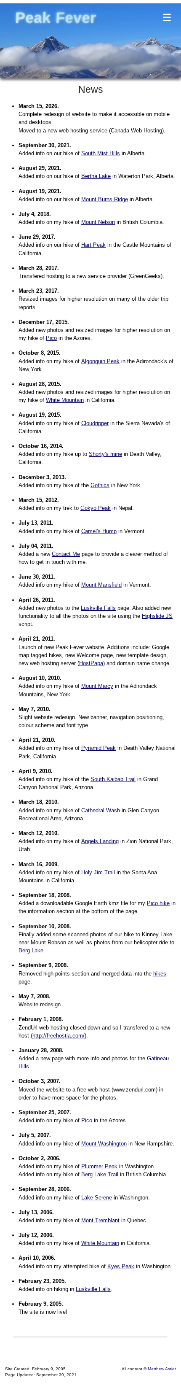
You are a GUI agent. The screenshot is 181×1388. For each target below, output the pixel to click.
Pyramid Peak (98, 748)
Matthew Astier (162, 1368)
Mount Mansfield (101, 585)
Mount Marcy (97, 686)
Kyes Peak (120, 1266)
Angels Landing (100, 841)
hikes (159, 973)
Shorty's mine (105, 454)
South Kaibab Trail (113, 779)
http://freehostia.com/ (58, 1035)
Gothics (99, 485)
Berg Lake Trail (99, 1174)
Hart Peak (93, 245)
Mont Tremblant (100, 1220)
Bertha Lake (96, 176)
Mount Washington (104, 1143)
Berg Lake (31, 950)
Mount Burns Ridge (104, 199)
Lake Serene (96, 1197)
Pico (51, 338)
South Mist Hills (100, 153)
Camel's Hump (99, 531)
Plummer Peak (99, 1166)
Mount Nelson (98, 222)
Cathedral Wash (100, 810)
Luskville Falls (98, 608)
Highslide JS (157, 616)
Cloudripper (95, 423)
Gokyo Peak (95, 508)
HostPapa (91, 663)
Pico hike (158, 903)
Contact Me (66, 554)
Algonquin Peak (100, 361)
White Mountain (65, 400)
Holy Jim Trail (98, 872)
